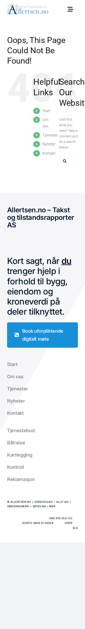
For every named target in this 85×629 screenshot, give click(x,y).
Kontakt (48, 153)
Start (46, 111)
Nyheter (48, 144)
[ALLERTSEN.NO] (27, 6)
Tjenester (50, 135)
